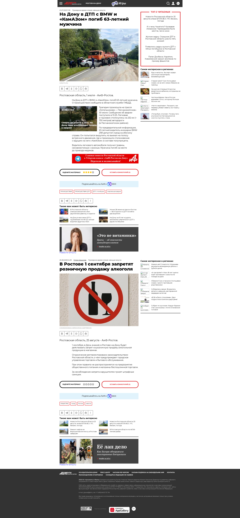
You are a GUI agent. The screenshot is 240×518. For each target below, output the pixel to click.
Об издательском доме (88, 472)
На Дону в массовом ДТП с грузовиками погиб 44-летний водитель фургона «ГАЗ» (82, 220)
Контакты (171, 472)
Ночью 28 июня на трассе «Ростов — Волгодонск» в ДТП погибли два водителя (123, 212)
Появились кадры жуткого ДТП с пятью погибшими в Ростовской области (160, 49)
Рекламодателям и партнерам (91, 475)
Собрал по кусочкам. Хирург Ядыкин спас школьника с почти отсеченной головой (165, 308)
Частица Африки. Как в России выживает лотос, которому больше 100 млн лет (165, 99)
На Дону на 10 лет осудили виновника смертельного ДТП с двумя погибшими (122, 220)
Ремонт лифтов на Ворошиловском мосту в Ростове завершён (83, 431)
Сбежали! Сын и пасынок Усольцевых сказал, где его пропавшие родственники (165, 283)
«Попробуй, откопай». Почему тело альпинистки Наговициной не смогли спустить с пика (165, 116)
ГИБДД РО (64, 83)
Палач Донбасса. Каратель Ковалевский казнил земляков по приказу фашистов (160, 59)
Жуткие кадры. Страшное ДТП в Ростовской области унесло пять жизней (160, 39)
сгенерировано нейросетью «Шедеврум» (76, 328)
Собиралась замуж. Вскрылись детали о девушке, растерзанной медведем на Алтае (164, 291)
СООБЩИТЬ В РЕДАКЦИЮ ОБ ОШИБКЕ (119, 475)
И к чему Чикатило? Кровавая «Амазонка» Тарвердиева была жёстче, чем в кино (160, 29)
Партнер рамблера (100, 508)
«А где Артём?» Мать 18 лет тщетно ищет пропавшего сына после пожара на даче (164, 275)
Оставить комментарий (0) (120, 172)
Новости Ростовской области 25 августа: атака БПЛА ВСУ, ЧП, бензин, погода (161, 19)
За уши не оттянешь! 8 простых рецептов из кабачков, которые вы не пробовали (165, 91)
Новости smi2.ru (68, 252)
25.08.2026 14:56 (66, 260)
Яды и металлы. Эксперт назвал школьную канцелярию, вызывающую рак (163, 75)
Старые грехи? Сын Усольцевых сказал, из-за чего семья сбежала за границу (165, 83)
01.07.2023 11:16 (65, 10)
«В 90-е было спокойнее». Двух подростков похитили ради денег (164, 298)
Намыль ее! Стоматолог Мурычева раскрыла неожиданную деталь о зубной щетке (164, 266)
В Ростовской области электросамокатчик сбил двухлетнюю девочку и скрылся (82, 212)
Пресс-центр (105, 472)
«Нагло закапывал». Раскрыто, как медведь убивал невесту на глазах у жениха (165, 108)
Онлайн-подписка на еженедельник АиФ (148, 472)
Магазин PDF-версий (121, 472)
